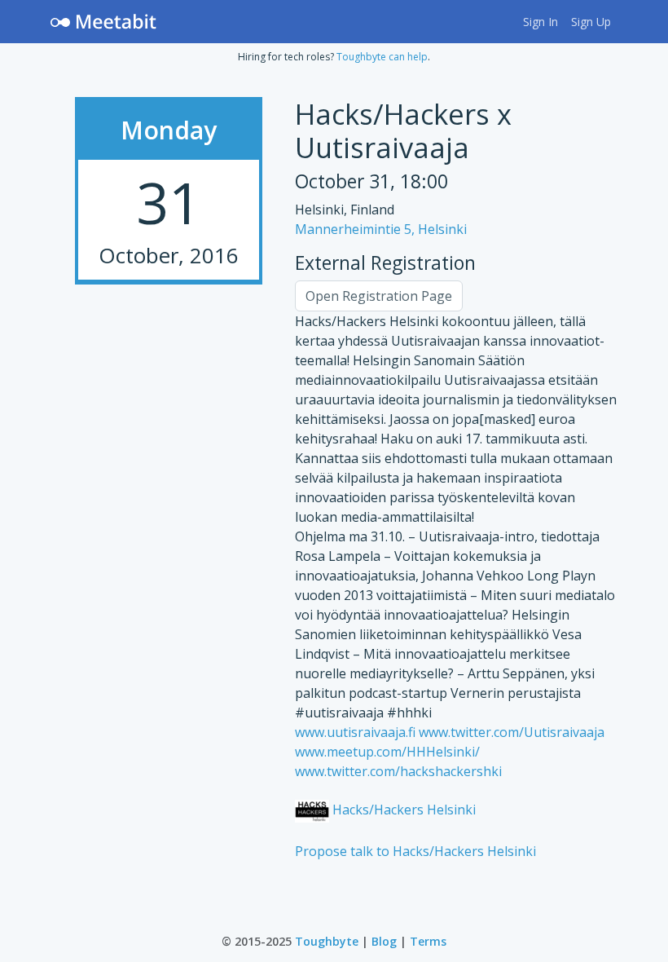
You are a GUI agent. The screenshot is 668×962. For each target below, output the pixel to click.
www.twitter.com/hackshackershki (398, 771)
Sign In (540, 21)
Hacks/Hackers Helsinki (402, 810)
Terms (428, 941)
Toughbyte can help (382, 57)
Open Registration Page (378, 296)
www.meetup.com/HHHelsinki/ (387, 752)
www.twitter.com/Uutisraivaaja (511, 732)
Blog (384, 941)
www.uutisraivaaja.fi (355, 732)
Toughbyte (326, 941)
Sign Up (591, 21)
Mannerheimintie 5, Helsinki (381, 229)
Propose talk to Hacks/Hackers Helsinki (415, 851)
